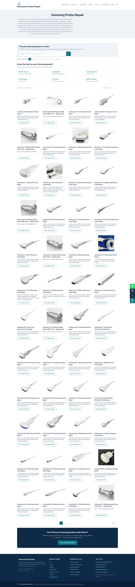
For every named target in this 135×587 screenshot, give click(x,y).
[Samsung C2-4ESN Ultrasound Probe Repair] (80, 135)
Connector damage (75, 572)
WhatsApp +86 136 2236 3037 (104, 562)
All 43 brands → (54, 577)
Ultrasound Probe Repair (28, 6)
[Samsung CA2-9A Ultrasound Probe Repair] (80, 386)
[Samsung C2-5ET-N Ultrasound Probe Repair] (54, 171)
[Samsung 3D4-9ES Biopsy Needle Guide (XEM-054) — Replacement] (54, 100)
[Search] (117, 4)
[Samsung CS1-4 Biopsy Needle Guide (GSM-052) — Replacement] (106, 492)
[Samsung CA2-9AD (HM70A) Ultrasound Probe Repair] (106, 386)
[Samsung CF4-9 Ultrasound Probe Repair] (80, 457)
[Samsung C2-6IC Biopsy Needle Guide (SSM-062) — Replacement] (29, 208)
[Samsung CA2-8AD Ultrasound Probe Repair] (54, 386)
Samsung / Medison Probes (54, 188)
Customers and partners (102, 572)
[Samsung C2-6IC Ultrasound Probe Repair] (54, 208)
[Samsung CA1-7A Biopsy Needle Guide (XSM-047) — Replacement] (54, 315)
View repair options (24, 122)
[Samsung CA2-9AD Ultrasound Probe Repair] (29, 422)
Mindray (52, 567)
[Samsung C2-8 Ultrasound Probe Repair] (80, 243)
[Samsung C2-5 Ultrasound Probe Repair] (29, 171)
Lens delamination (74, 567)
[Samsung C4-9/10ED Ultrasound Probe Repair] (54, 278)
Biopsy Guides (83, 4)
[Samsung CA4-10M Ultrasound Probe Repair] (80, 422)
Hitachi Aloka (53, 569)
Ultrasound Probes (22, 119)
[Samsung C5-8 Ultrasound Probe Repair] (106, 278)
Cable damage (74, 569)
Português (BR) (105, 4)
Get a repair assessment (67, 542)
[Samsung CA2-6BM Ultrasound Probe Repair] (106, 351)
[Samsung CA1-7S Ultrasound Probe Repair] (54, 351)
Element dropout (74, 562)
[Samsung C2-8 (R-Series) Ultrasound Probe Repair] (106, 208)
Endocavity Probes (48, 294)
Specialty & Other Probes (101, 261)
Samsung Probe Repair (32, 117)
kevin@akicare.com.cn (101, 564)
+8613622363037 (100, 567)
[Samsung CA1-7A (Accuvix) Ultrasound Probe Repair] (29, 315)
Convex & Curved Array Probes (25, 116)
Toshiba (52, 574)
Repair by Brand (65, 4)
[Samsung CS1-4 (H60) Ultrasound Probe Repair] (80, 492)
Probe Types (73, 4)
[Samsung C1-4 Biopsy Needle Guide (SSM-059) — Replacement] (29, 135)
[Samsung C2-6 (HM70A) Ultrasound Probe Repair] (80, 171)
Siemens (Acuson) (54, 572)
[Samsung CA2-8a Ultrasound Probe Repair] (29, 386)
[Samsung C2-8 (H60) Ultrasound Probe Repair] (80, 208)
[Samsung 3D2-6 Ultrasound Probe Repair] (29, 100)
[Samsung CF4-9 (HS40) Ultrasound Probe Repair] (54, 457)
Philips (51, 564)
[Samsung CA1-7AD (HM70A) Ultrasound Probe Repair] (106, 315)
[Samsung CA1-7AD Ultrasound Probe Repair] (29, 351)
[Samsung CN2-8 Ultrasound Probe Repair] (29, 492)
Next (114, 523)
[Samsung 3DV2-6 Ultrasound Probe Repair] (106, 100)
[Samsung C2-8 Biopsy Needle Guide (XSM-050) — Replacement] (54, 243)
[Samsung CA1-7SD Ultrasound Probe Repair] (80, 351)
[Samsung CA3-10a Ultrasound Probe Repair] (54, 422)
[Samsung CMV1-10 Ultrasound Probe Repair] (106, 457)
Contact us (97, 4)
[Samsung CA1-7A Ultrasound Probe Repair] (80, 315)
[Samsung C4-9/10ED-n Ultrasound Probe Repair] (80, 278)
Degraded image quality (76, 564)
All (29, 59)
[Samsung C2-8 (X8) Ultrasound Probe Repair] (29, 243)
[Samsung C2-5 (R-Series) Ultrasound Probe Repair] (106, 135)
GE (50, 562)
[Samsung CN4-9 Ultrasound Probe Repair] (54, 492)
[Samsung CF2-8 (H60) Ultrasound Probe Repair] (106, 422)
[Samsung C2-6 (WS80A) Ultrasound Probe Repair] (106, 171)
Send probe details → (101, 569)
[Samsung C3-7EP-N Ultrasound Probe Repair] (29, 278)
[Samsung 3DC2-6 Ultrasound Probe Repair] (80, 100)
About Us (90, 4)
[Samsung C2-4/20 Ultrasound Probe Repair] (54, 135)
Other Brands (98, 259)
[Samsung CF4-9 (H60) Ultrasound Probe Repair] (29, 457)
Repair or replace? (74, 574)
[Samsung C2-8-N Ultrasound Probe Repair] (106, 243)
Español (112, 4)
